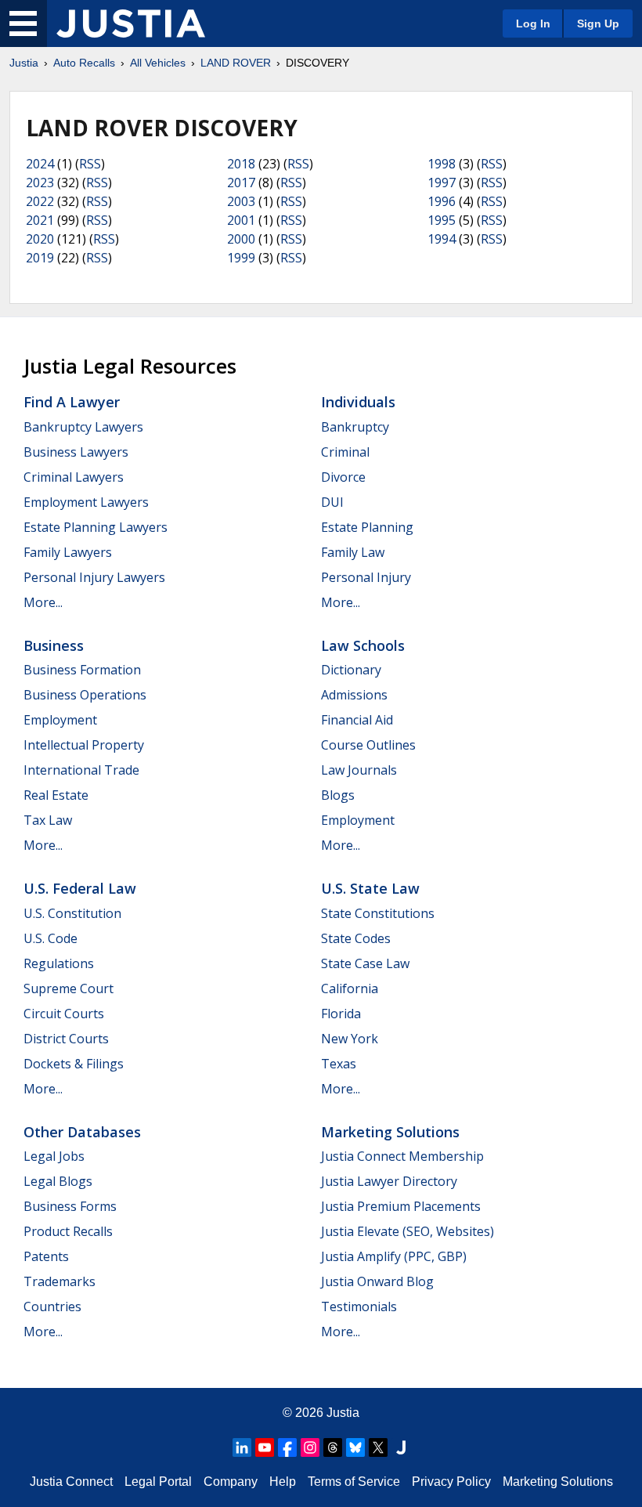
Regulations (58, 963)
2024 (40, 163)
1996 (441, 201)
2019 (40, 257)
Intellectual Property (83, 745)
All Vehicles (158, 62)
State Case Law (365, 963)
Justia (23, 62)
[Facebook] (287, 1447)
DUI (332, 502)
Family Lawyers (67, 552)
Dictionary (351, 669)
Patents (46, 1256)
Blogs (338, 795)
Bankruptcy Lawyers (83, 426)
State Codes (356, 938)
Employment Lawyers (86, 502)
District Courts (66, 1038)
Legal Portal (158, 1481)
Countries (52, 1306)
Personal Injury (366, 577)
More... (43, 602)
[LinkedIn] (242, 1447)
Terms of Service (354, 1481)
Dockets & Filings (73, 1063)
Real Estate (55, 795)
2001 (241, 220)
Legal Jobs (54, 1156)
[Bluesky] (355, 1447)
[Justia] (130, 23)
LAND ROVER (235, 62)
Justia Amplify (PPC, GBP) (394, 1256)
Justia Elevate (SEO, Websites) (407, 1231)
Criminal (345, 452)
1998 (441, 163)
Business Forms (70, 1206)
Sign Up (598, 23)
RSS (90, 163)
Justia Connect (71, 1481)
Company (231, 1481)
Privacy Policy (451, 1481)
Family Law (352, 552)
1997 (441, 182)
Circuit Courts (63, 1013)
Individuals (358, 401)
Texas (338, 1063)
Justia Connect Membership (402, 1156)
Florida (341, 1013)
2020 (40, 239)
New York (349, 1038)
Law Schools (363, 645)
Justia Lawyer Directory (389, 1181)
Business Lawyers (75, 452)
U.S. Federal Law (79, 888)
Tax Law (47, 820)
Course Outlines (368, 745)
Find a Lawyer (71, 401)
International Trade (81, 770)
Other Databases (82, 1131)
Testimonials (359, 1306)
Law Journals (359, 770)
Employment (60, 719)
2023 (40, 182)
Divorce (343, 477)
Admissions (354, 694)
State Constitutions (378, 913)
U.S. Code (50, 938)
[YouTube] (264, 1447)
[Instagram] (310, 1447)
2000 (241, 239)
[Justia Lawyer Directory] (400, 1447)
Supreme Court (68, 988)
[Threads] (332, 1447)
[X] (378, 1447)
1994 (441, 239)
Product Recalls (68, 1231)
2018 (241, 163)
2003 (241, 201)
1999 (241, 257)
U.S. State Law (370, 888)
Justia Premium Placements (401, 1206)
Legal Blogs (57, 1181)
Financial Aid (357, 719)
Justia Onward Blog (377, 1281)
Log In (533, 23)
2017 (241, 182)
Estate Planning (367, 527)
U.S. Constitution (72, 913)
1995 (441, 220)
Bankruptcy (355, 426)
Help (282, 1481)
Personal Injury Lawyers (94, 577)
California (349, 988)
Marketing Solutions (390, 1131)
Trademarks (59, 1281)
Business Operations (84, 694)
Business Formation (82, 669)
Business (53, 645)
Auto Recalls (84, 62)
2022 (40, 201)
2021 (40, 220)
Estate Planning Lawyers (95, 527)
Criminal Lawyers (73, 477)
